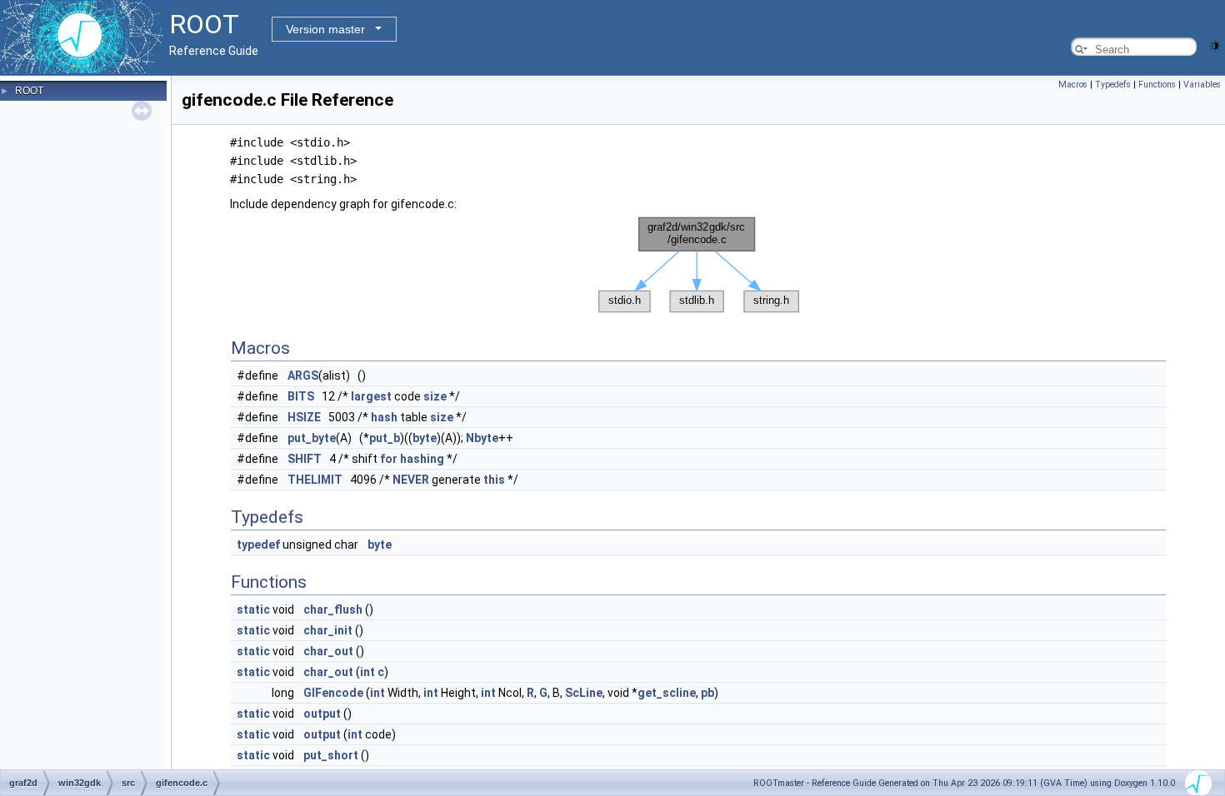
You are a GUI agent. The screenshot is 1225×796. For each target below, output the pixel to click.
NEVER (410, 479)
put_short (330, 755)
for (389, 458)
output (322, 713)
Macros (1073, 84)
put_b (384, 438)
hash (384, 417)
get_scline (667, 692)
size (435, 396)
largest (371, 396)
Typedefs (1113, 84)
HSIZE (304, 417)
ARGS (303, 375)
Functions (1157, 84)
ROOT (29, 91)
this (494, 479)
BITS (301, 396)
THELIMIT (315, 479)
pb (707, 692)
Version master (325, 29)
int (367, 672)
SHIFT (305, 458)
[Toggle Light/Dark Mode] (1215, 44)
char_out (328, 651)
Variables (1202, 84)
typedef (258, 544)
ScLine (583, 692)
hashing (422, 458)
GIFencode (333, 692)
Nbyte (482, 438)
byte (424, 438)
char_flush (332, 609)
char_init (327, 630)
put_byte (312, 438)
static (253, 609)
